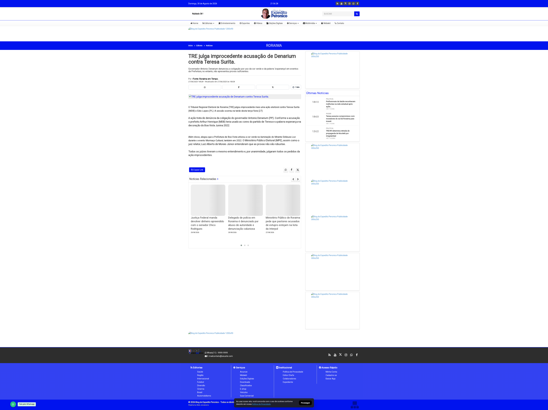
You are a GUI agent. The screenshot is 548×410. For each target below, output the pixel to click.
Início (190, 46)
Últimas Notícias (317, 93)
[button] (241, 245)
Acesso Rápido (329, 367)
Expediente (288, 382)
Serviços (293, 23)
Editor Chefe (288, 375)
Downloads (245, 382)
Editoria (199, 46)
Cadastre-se (331, 375)
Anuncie (243, 372)
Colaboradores (289, 378)
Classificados (246, 385)
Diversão (201, 385)
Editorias (208, 23)
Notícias (209, 46)
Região (200, 375)
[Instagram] (349, 3)
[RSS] (337, 3)
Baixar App (331, 378)
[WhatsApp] (13, 404)
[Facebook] (357, 3)
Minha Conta (331, 372)
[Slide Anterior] (293, 179)
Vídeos (259, 23)
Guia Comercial (247, 396)
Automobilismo (204, 396)
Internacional (203, 378)
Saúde (200, 372)
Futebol (200, 382)
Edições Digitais (275, 23)
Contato (340, 23)
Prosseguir (305, 403)
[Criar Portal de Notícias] (355, 404)
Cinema (200, 389)
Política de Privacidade (293, 372)
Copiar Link (198, 170)
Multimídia (310, 23)
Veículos (244, 392)
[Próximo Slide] (298, 179)
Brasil (199, 392)
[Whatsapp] (353, 3)
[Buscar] (357, 13)
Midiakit (327, 23)
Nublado (197, 14)
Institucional (285, 367)
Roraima (274, 45)
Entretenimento (228, 23)
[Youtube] (341, 3)
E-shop (243, 389)
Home (195, 23)
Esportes (245, 23)
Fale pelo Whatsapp (26, 404)
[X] (345, 3)
